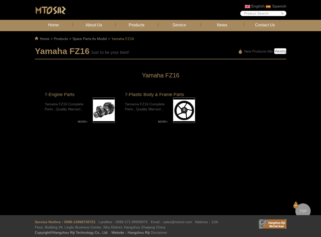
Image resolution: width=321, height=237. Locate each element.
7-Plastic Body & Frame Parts (154, 94)
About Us (94, 25)
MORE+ (83, 121)
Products (136, 25)
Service (179, 25)
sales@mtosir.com (177, 222)
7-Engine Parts (59, 94)
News (222, 25)
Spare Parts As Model (89, 39)
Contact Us (265, 25)
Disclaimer (159, 232)
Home (53, 25)
